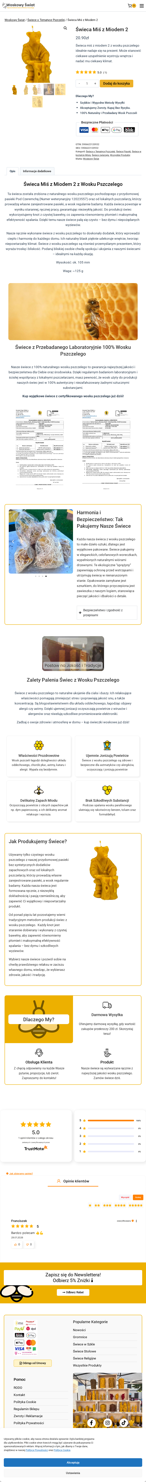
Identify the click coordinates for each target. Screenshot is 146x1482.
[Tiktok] (124, 1422)
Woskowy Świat (15, 20)
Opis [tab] (12, 171)
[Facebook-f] (91, 1422)
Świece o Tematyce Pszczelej (46, 20)
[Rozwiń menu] (141, 5)
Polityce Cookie (62, 1450)
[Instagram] (107, 1422)
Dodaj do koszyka (116, 83)
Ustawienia (73, 1473)
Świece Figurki (123, 151)
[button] (65, 28)
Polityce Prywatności (37, 1450)
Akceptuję (73, 1462)
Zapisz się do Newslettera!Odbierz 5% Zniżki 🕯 (73, 1277)
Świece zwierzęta (100, 155)
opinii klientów (35, 1138)
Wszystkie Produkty (120, 155)
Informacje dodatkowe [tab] (37, 171)
